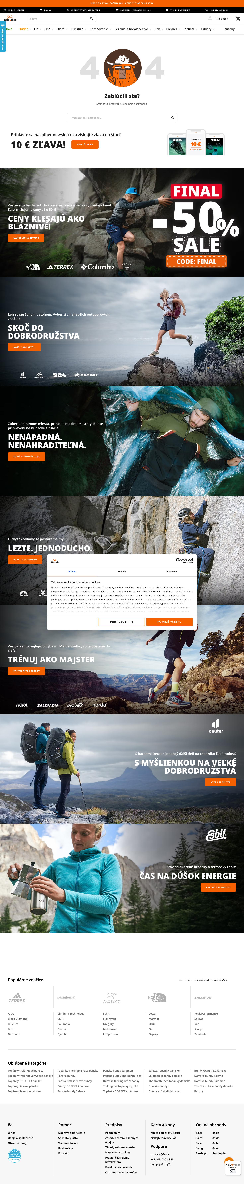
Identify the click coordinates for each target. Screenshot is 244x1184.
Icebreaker (110, 1029)
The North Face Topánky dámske (169, 1081)
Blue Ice (13, 1024)
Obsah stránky (17, 1143)
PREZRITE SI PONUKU (218, 887)
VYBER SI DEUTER (221, 782)
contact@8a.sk (160, 1154)
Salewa (198, 1019)
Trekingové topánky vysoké (120, 1086)
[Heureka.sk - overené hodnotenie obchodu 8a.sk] (14, 1161)
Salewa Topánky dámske (164, 1070)
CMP (60, 1019)
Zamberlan (201, 1034)
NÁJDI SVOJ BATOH (24, 347)
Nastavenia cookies (117, 1152)
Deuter (61, 1029)
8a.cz (215, 1133)
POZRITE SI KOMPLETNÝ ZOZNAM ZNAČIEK (206, 980)
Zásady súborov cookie (120, 1147)
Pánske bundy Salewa (71, 1091)
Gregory (108, 1024)
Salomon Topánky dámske (165, 1076)
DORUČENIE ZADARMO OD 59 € (135, 10)
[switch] (233, 1171)
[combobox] (62, 18)
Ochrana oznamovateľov (121, 1172)
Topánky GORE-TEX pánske (25, 1081)
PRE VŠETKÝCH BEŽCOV (26, 671)
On (151, 1029)
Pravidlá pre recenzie (118, 1167)
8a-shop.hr (219, 1153)
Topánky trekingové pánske (25, 1070)
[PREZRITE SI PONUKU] (122, 878)
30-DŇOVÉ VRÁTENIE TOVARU (85, 10)
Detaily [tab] (122, 571)
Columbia (63, 1024)
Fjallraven (109, 1019)
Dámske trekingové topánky (121, 1081)
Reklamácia (65, 1148)
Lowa (152, 1013)
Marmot (154, 1019)
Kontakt (63, 1153)
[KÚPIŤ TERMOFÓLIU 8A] (122, 441)
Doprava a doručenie (71, 1133)
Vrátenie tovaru (68, 1143)
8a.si (199, 1143)
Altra (11, 1013)
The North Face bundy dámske (213, 1086)
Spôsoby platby (68, 1138)
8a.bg (199, 1148)
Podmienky (112, 1133)
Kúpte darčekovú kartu (165, 1133)
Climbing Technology (70, 1013)
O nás (11, 1133)
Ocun (152, 1024)
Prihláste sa (85, 144)
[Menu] (239, 1163)
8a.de (215, 1138)
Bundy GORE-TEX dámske (210, 1070)
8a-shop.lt (202, 1153)
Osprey (153, 1034)
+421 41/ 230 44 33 (218, 10)
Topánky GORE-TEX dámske (120, 1091)
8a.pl (199, 1133)
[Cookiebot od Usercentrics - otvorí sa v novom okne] (178, 560)
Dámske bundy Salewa (208, 1076)
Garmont (14, 1034)
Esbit (106, 1013)
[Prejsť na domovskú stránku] (10, 17)
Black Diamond (17, 1019)
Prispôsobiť (119, 621)
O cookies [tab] (172, 571)
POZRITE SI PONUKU (25, 559)
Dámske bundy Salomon (209, 1081)
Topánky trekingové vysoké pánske (30, 1076)
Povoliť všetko (169, 621)
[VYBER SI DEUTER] (122, 769)
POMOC (47, 10)
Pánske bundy (66, 1076)
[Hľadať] (173, 118)
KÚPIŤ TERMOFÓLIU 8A (26, 456)
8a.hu (215, 1143)
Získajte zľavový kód (164, 1138)
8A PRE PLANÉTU (16, 10)
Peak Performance (206, 1013)
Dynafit (62, 1034)
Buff (10, 1029)
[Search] (92, 18)
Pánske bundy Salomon (118, 1070)
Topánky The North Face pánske (77, 1070)
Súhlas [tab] (72, 571)
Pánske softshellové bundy (74, 1081)
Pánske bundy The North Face (122, 1076)
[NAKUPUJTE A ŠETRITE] (122, 222)
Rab (196, 1024)
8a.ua (215, 1148)
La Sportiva (110, 1034)
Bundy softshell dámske (164, 1091)
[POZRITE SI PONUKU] (122, 550)
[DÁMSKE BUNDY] (122, 659)
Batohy (198, 1091)
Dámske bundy (158, 1086)
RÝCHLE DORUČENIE (179, 10)
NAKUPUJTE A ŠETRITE (26, 238)
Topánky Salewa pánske (23, 1086)
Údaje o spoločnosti (21, 1138)
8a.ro (199, 1138)
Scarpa (198, 1029)
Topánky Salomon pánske (24, 1091)
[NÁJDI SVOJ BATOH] (122, 331)
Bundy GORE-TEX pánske (73, 1086)
